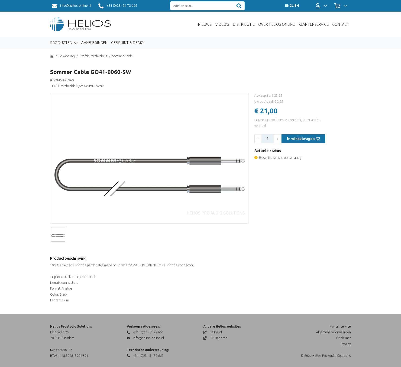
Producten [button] (61, 43)
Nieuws (205, 24)
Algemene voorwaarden (333, 332)
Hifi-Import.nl (218, 338)
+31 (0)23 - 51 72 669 (148, 355)
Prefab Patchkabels (93, 56)
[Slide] (58, 234)
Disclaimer (343, 338)
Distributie (244, 24)
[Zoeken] (239, 5)
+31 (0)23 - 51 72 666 (121, 5)
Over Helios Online (276, 24)
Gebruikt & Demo (127, 43)
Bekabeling (67, 56)
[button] (321, 6)
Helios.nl (215, 332)
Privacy (346, 344)
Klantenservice (313, 24)
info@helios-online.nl (75, 5)
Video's (222, 24)
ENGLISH (292, 5)
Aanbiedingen (94, 43)
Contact (340, 24)
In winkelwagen (301, 139)
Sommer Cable (122, 56)
